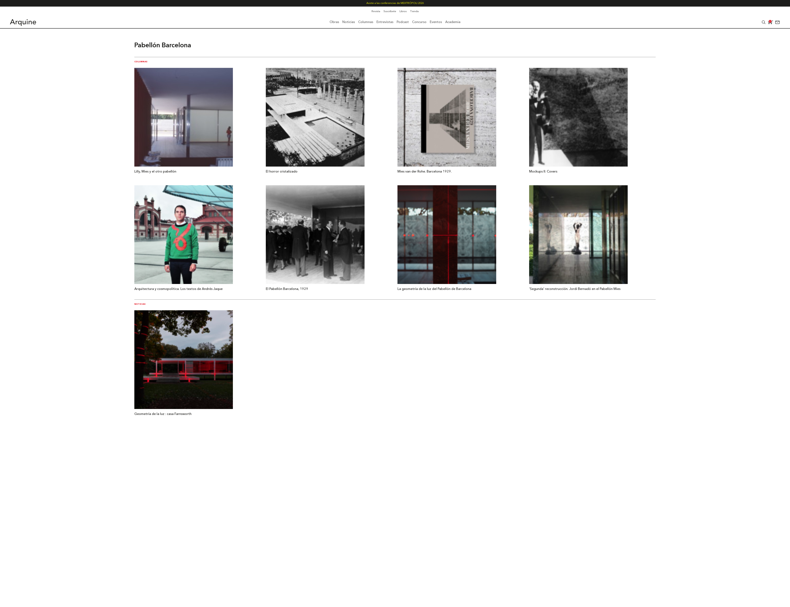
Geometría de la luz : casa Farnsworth (163, 414)
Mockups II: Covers (543, 171)
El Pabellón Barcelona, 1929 (287, 289)
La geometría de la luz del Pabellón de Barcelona (434, 289)
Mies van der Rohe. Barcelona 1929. (424, 171)
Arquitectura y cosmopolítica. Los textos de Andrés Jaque (178, 289)
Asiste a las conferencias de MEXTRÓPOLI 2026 (395, 3)
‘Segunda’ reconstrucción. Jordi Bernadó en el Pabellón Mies (574, 289)
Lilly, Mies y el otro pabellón (155, 171)
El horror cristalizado (281, 171)
